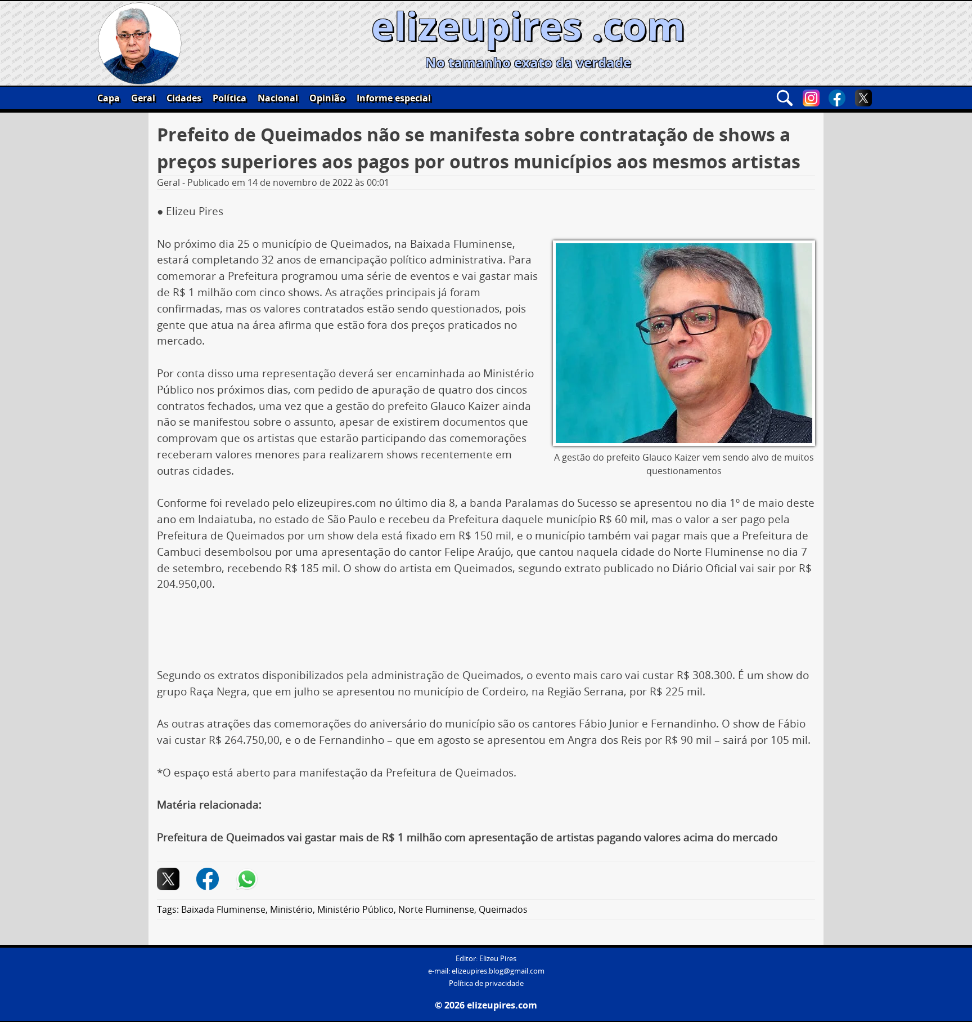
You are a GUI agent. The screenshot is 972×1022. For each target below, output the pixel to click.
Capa (108, 98)
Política (229, 98)
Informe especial (394, 98)
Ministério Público (355, 909)
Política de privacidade (486, 983)
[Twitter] (863, 98)
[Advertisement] (486, 634)
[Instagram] (811, 98)
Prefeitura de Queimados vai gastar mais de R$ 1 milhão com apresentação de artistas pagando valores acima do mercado (467, 837)
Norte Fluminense (436, 909)
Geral (143, 98)
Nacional (278, 98)
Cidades (183, 98)
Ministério (291, 909)
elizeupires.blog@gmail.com (498, 971)
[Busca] (784, 98)
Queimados (503, 909)
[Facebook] (837, 98)
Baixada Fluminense (223, 909)
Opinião (327, 98)
